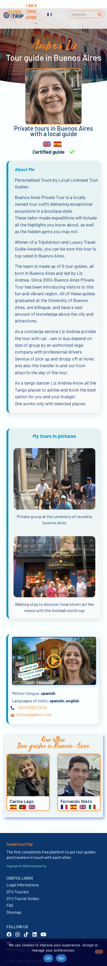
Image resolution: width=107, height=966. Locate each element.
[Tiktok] (26, 934)
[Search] (99, 14)
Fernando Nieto (76, 801)
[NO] (99, 952)
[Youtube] (43, 934)
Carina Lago (22, 801)
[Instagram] (17, 934)
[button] (54, 660)
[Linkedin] (34, 934)
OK (48, 958)
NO (61, 958)
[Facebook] (8, 934)
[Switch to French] (49, 14)
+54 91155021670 (31, 707)
